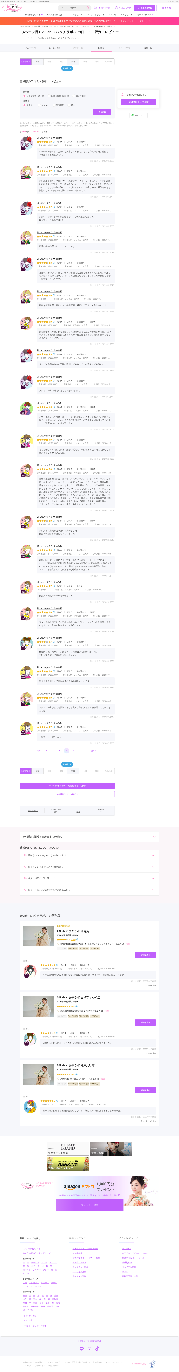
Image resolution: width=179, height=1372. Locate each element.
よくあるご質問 (124, 8)
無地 (25, 1295)
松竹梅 (55, 1299)
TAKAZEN (126, 1248)
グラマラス (28, 1286)
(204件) (73, 939)
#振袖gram (127, 1262)
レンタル (45, 105)
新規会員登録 (146, 8)
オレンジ (53, 1262)
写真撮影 (60, 105)
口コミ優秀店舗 (79, 1272)
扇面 (25, 1303)
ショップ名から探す (95, 14)
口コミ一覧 (28, 1320)
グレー (46, 1270)
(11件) (73, 1074)
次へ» (93, 751)
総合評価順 (81, 96)
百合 (35, 1299)
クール (54, 1283)
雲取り (26, 1306)
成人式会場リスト (85, 1362)
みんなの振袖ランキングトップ (36, 1253)
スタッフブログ (54, 1362)
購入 (73, 105)
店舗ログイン (40, 1366)
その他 (26, 1273)
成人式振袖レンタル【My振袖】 (30, 26)
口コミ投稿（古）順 (60, 96)
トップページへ (173, 1)
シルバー (37, 1270)
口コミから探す (75, 14)
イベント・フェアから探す (120, 14)
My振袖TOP (27, 1362)
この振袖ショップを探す (139, 102)
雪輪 (58, 1303)
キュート (45, 1283)
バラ (25, 1299)
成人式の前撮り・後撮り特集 (85, 1248)
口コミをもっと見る (148, 985)
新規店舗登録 (53, 1366)
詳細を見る (145, 955)
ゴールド (27, 1270)
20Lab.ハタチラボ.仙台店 (49, 138)
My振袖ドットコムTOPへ (67, 794)
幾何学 (50, 1306)
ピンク (44, 1262)
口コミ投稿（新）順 (35, 96)
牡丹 (56, 1295)
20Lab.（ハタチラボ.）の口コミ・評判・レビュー (76, 26)
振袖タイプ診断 (79, 1276)
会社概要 (28, 1366)
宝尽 (48, 1303)
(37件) (73, 1006)
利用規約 (98, 1362)
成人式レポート (79, 1262)
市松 (57, 1306)
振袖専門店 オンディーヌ (133, 1258)
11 (87, 751)
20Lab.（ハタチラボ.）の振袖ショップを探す (67, 786)
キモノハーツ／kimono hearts (135, 1253)
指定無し (30, 105)
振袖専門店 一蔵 (130, 1276)
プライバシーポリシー (113, 1362)
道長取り (35, 1306)
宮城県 (65, 68)
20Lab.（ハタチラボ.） (50, 26)
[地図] (128, 944)
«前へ (39, 751)
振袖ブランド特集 (80, 1267)
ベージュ (35, 1262)
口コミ (101, 48)
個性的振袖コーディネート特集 (86, 1258)
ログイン (168, 8)
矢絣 (43, 1306)
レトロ (38, 1286)
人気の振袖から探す (55, 14)
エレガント (34, 1283)
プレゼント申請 (103, 8)
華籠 (35, 1303)
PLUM (125, 1272)
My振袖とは (39, 1362)
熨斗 (41, 1303)
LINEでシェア (140, 115)
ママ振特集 (77, 1253)
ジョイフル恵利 (129, 1267)
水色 (33, 1266)
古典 (25, 1283)
